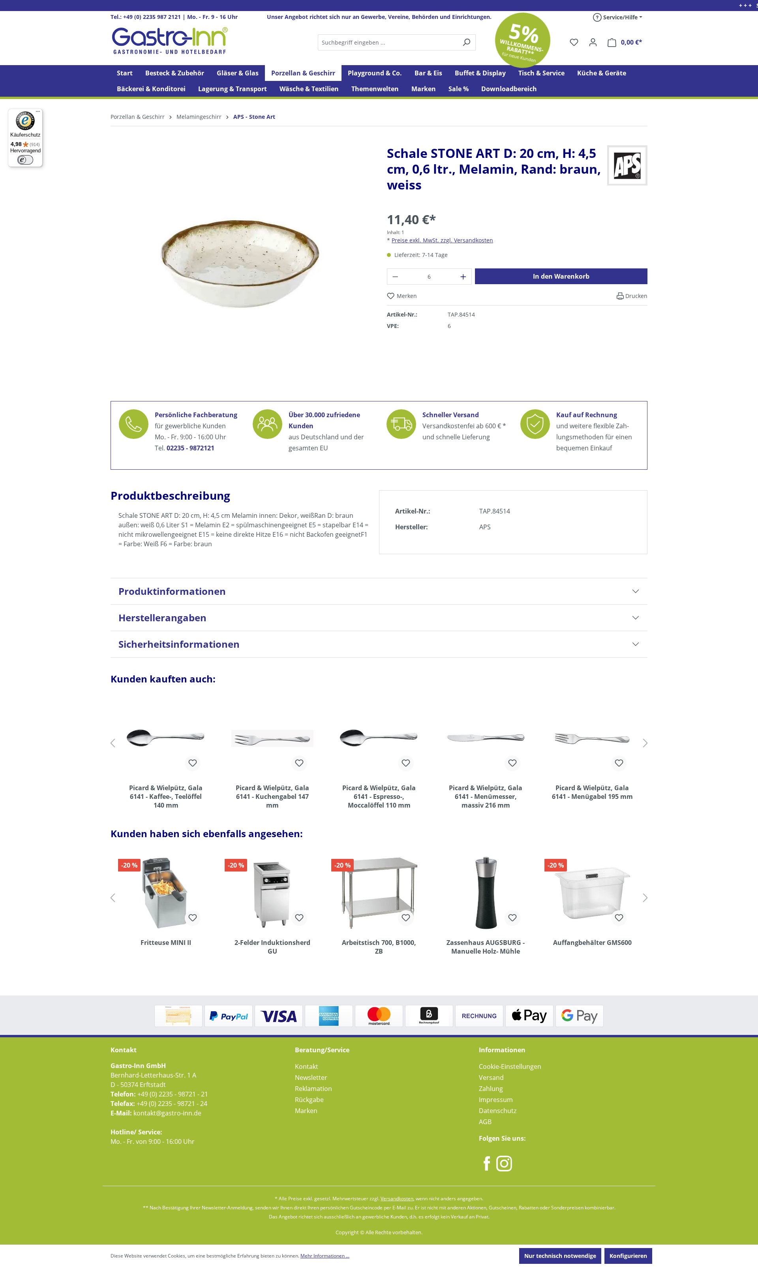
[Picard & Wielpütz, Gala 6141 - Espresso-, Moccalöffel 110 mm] (379, 738)
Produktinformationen (172, 591)
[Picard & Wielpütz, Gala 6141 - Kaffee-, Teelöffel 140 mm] (166, 738)
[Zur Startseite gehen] (170, 41)
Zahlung (491, 1088)
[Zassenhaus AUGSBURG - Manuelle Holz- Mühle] (486, 892)
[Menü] (38, 113)
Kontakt (306, 1066)
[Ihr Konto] (593, 42)
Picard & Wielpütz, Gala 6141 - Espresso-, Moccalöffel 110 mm (379, 796)
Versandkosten (397, 1198)
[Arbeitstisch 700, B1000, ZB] (379, 892)
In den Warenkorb (561, 276)
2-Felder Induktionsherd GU (272, 947)
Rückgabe (309, 1099)
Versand (491, 1077)
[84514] (240, 264)
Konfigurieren (628, 1256)
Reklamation (313, 1088)
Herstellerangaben (162, 617)
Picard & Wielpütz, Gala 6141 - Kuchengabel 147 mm (272, 796)
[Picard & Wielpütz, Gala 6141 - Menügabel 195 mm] (592, 738)
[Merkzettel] (574, 42)
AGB (485, 1121)
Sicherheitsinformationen (179, 643)
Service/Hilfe (620, 17)
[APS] (627, 165)
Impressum (496, 1099)
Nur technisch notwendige (560, 1256)
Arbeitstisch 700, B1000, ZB (379, 947)
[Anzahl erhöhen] (463, 276)
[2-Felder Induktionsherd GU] (272, 892)
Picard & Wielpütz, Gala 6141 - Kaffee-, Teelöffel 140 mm (166, 796)
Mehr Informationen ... (324, 1255)
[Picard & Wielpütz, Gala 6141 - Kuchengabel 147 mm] (272, 738)
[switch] (25, 160)
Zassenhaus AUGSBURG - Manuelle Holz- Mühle (486, 947)
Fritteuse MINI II (166, 942)
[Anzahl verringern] (395, 276)
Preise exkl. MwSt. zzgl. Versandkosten (442, 240)
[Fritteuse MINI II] (166, 892)
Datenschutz (497, 1110)
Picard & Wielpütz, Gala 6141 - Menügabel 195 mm (592, 792)
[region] (241, 270)
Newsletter (311, 1077)
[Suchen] (396, 42)
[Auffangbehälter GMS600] (592, 892)
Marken (306, 1110)
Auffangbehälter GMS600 (592, 942)
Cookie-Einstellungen (510, 1066)
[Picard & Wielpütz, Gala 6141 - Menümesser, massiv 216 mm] (486, 738)
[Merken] (193, 763)
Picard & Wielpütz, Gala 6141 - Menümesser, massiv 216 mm (485, 796)
